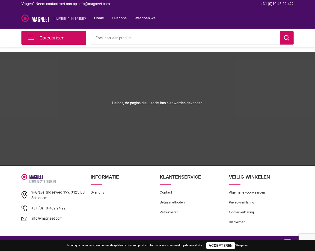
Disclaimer (237, 222)
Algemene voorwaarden (247, 192)
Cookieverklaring (241, 212)
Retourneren (169, 212)
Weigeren (241, 245)
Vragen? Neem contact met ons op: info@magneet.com (65, 4)
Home (99, 18)
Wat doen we (145, 18)
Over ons (119, 18)
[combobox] (185, 38)
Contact (166, 192)
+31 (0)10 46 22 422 (277, 4)
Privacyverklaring (241, 202)
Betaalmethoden (172, 202)
